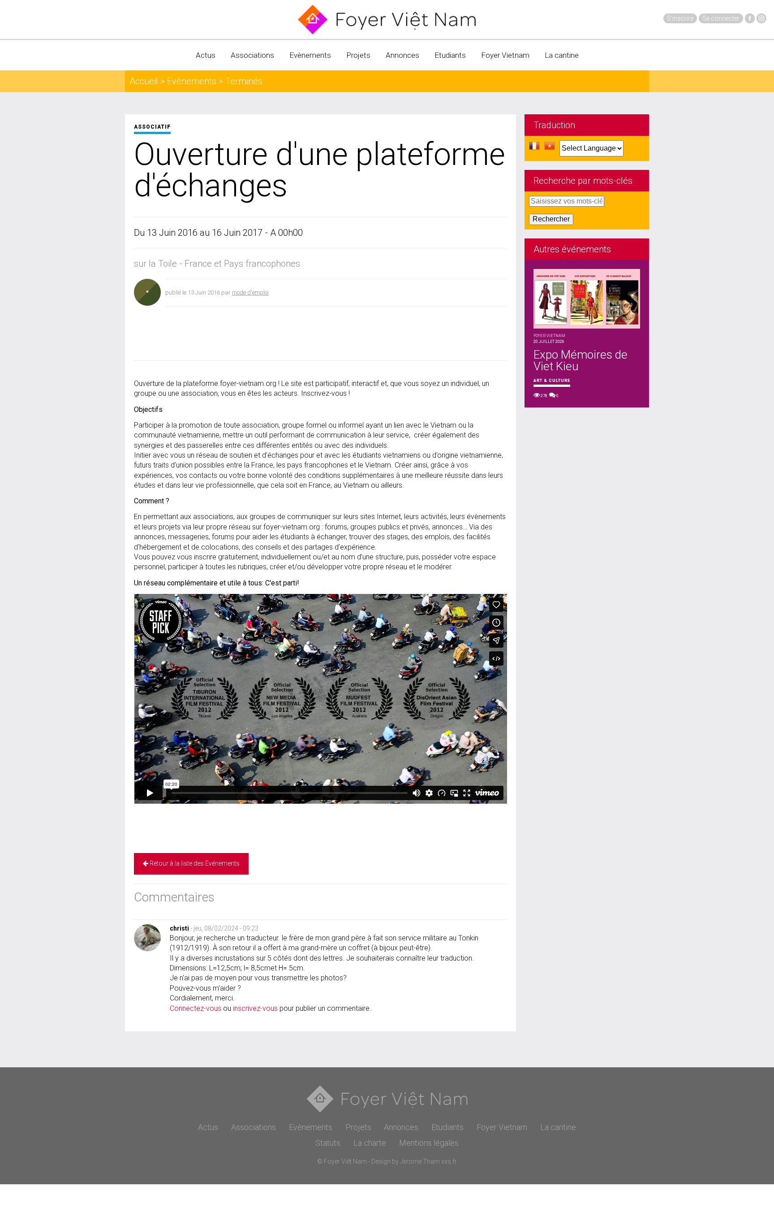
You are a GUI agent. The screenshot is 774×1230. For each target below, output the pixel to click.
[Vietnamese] (549, 148)
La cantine (562, 55)
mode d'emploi (250, 292)
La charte (369, 1143)
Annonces (402, 55)
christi (179, 928)
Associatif (152, 127)
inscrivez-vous (255, 1008)
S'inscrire (680, 18)
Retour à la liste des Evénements (194, 863)
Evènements (310, 55)
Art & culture (551, 380)
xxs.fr (449, 1161)
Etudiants (450, 55)
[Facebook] (750, 18)
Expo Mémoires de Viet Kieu (580, 360)
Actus (205, 55)
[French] (534, 148)
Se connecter (721, 18)
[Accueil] (387, 19)
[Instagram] (761, 18)
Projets (358, 55)
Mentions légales (429, 1143)
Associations (252, 55)
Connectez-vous (195, 1008)
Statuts (327, 1143)
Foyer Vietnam (505, 55)
